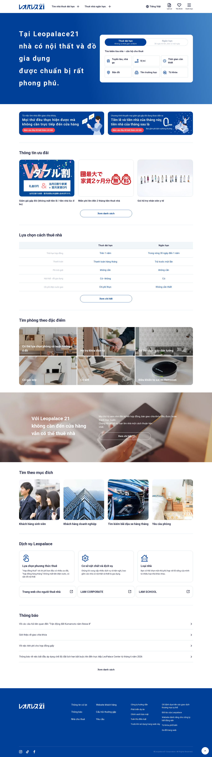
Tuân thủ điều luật (138, 719)
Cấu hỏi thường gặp (106, 712)
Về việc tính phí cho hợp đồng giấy (36, 645)
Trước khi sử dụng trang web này (145, 724)
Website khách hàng (106, 704)
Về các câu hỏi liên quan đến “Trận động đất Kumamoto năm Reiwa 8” (55, 624)
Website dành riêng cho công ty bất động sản (176, 719)
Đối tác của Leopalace (172, 712)
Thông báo (76, 712)
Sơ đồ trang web (169, 730)
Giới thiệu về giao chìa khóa (33, 634)
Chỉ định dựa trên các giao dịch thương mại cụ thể (175, 706)
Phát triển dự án (138, 709)
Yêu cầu (100, 719)
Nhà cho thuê (78, 719)
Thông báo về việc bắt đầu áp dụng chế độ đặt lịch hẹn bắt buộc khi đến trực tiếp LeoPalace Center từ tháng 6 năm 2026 (80, 656)
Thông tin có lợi (79, 704)
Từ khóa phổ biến (169, 725)
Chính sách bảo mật (140, 714)
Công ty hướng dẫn (139, 704)
